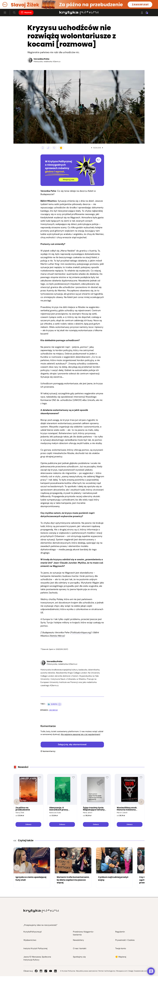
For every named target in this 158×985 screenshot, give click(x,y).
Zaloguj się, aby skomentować (72, 744)
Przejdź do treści (12, 3)
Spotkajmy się (79, 956)
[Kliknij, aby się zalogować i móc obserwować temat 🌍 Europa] (59, 704)
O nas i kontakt (79, 948)
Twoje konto (120, 948)
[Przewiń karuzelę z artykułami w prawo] (141, 868)
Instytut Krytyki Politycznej (35, 948)
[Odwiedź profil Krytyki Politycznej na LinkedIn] (55, 971)
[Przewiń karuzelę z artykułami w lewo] (17, 868)
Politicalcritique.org (81, 632)
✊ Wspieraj (120, 956)
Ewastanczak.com (140, 971)
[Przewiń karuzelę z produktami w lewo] (17, 802)
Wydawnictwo (29, 940)
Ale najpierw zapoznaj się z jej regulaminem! (80, 734)
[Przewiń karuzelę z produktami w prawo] (141, 802)
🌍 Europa (52, 704)
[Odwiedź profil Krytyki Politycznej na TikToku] (45, 971)
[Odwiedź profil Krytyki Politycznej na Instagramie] (41, 971)
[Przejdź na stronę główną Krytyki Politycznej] (41, 911)
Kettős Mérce (57, 635)
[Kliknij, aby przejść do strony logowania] (141, 12)
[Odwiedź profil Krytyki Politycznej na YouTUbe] (50, 971)
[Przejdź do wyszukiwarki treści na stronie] (14, 12)
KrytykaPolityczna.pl (32, 931)
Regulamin (120, 931)
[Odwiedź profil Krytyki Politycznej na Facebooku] (36, 971)
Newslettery (78, 940)
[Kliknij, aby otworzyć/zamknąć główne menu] (5, 12)
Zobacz (28, 824)
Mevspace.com (121, 971)
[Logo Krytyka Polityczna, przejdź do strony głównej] (79, 12)
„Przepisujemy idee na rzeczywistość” (40, 925)
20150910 (53, 710)
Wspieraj (27, 12)
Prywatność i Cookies (125, 940)
